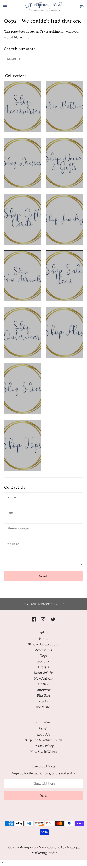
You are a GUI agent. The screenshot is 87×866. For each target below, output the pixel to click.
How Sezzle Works (43, 751)
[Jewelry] (64, 219)
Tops (43, 655)
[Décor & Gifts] (64, 163)
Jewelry (43, 701)
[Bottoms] (64, 106)
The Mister (43, 707)
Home (43, 638)
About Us (43, 734)
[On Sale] (64, 275)
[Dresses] (22, 163)
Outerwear (43, 689)
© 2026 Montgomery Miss (27, 847)
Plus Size (43, 695)
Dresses (43, 667)
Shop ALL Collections (43, 644)
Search (43, 728)
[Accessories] (22, 106)
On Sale (43, 684)
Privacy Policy (43, 745)
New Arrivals (43, 678)
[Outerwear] (22, 332)
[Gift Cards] (22, 219)
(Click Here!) (57, 604)
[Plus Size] (64, 332)
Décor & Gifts (43, 672)
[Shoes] (22, 388)
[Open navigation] (5, 6)
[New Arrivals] (22, 275)
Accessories (43, 650)
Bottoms (43, 661)
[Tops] (22, 445)
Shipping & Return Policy (43, 740)
